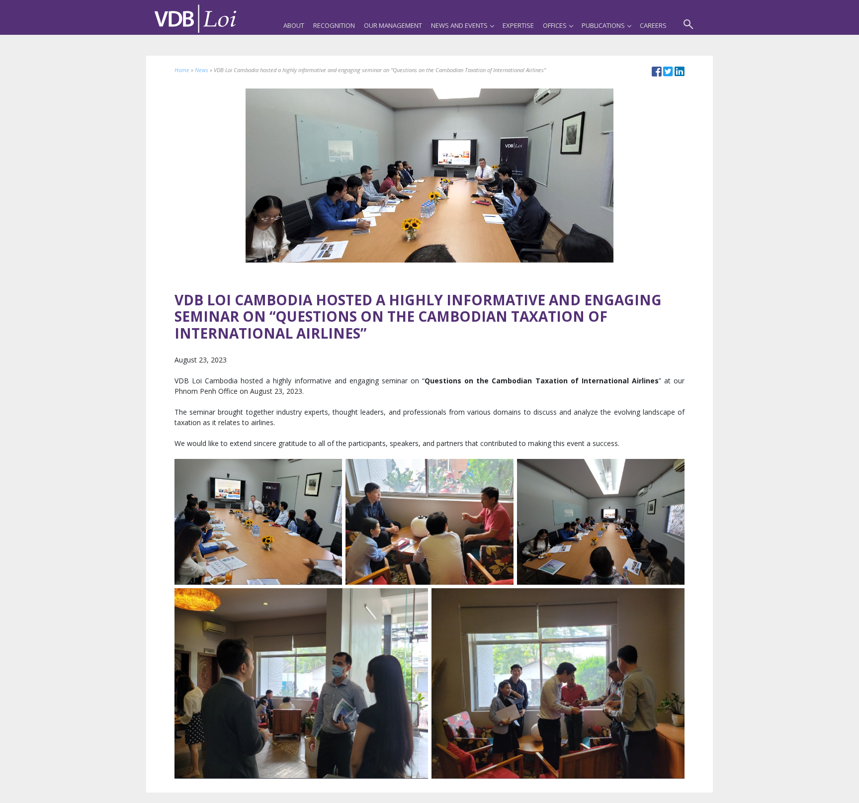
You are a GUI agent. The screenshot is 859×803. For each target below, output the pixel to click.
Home (181, 70)
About (293, 25)
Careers (653, 25)
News (201, 70)
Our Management (393, 25)
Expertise (518, 25)
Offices (555, 25)
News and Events (459, 25)
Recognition (334, 25)
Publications (603, 25)
